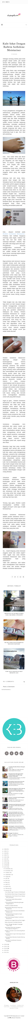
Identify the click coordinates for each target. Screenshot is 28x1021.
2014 (5, 948)
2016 (5, 944)
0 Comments (14, 54)
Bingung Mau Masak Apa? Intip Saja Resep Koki (13, 908)
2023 (5, 855)
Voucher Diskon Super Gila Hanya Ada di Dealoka (15, 934)
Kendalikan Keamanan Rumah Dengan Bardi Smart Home (16, 782)
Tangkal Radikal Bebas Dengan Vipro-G (16, 767)
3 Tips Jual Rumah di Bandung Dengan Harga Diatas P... (14, 903)
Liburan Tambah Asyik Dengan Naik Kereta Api (16, 798)
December (8, 868)
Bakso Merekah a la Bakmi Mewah (13, 922)
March (7, 886)
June (6, 880)
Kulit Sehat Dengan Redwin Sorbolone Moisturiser (14, 917)
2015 (5, 946)
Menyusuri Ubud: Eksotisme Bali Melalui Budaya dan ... (14, 911)
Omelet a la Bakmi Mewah (11, 905)
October (7, 872)
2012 (5, 952)
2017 (5, 867)
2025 (5, 851)
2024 (5, 853)
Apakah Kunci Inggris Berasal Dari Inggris (15, 920)
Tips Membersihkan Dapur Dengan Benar (15, 894)
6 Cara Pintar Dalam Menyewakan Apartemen (13, 899)
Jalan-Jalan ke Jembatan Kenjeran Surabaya (13, 940)
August (7, 876)
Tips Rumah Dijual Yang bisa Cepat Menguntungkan (13, 914)
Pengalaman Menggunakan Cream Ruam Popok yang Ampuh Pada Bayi (15, 775)
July (6, 878)
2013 (5, 950)
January (7, 890)
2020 (5, 861)
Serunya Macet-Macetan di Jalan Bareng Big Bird (15, 937)
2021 (5, 859)
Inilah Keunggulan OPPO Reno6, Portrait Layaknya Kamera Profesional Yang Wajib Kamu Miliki (16, 790)
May (6, 882)
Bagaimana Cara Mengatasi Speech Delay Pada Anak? (16, 819)
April (6, 884)
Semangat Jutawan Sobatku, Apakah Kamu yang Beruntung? (16, 826)
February (7, 888)
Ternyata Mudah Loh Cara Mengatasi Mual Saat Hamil (15, 812)
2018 (5, 865)
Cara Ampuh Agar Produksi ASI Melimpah (15, 892)
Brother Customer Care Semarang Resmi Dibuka (15, 931)
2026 (5, 849)
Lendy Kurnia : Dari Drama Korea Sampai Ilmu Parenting (15, 896)
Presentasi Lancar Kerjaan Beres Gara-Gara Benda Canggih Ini (14, 614)
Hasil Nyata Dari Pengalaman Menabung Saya (14, 672)
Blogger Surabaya (13, 833)
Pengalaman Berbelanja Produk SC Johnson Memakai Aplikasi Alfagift (16, 806)
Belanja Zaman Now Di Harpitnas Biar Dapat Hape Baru (14, 643)
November (8, 870)
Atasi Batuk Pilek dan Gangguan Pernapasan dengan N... (13, 928)
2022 (5, 857)
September (8, 874)
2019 (5, 863)
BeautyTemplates (16, 1017)
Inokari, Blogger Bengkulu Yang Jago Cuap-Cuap (13, 925)
